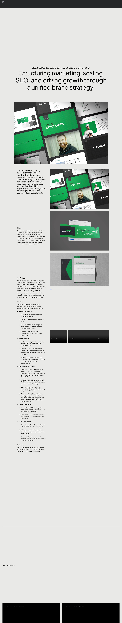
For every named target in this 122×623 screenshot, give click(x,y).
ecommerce (10, 606)
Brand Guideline (22, 447)
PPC (39, 449)
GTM (23, 449)
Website (37, 451)
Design (36, 447)
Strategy (31, 451)
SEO (26, 451)
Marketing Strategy (31, 449)
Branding (30, 447)
